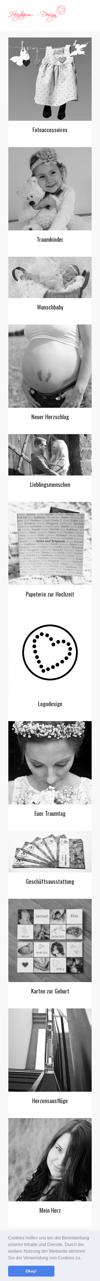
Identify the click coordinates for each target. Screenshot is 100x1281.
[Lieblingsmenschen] (50, 454)
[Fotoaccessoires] (50, 79)
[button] (83, 1258)
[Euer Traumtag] (50, 762)
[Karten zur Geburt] (50, 940)
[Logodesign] (50, 653)
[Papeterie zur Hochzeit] (50, 543)
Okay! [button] (31, 1271)
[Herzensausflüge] (50, 1050)
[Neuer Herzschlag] (50, 366)
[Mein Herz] (50, 1159)
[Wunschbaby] (50, 277)
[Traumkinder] (50, 188)
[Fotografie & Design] (37, 16)
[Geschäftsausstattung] (50, 851)
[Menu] (89, 16)
